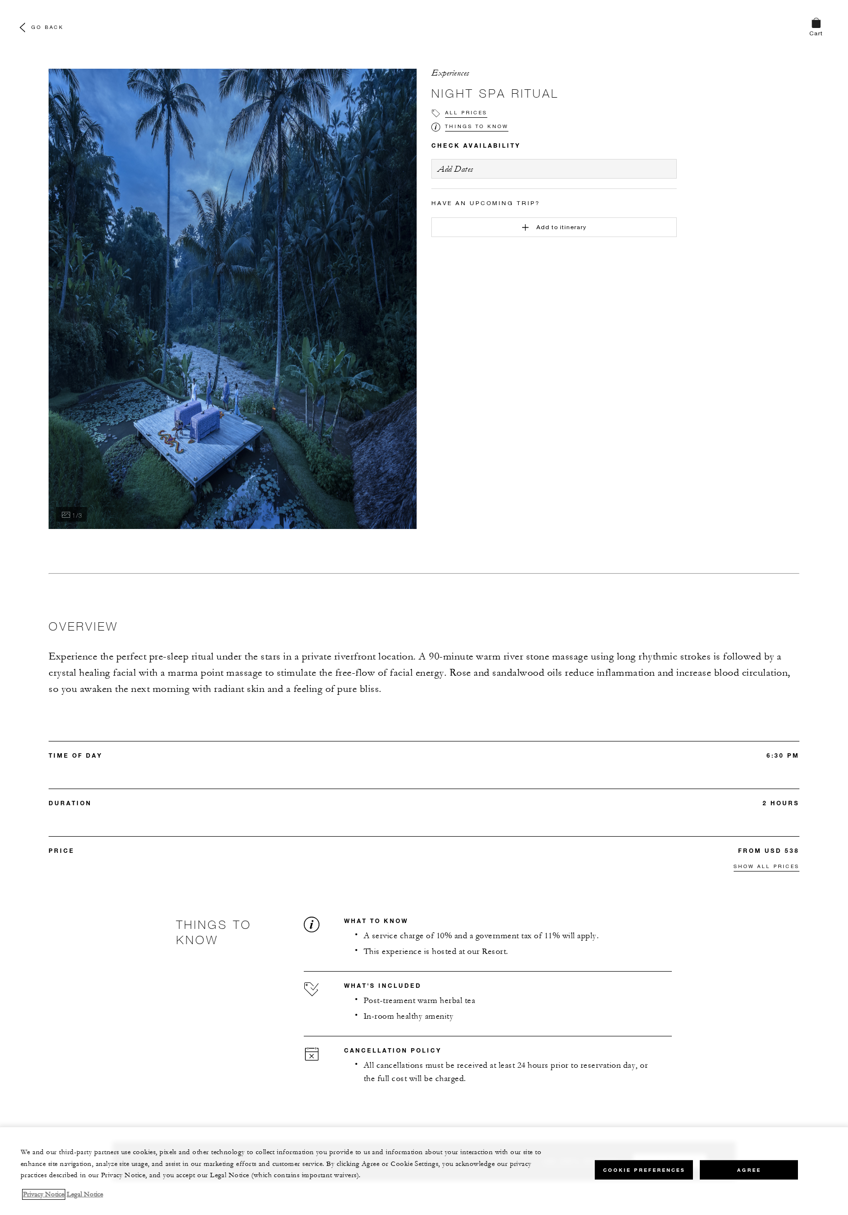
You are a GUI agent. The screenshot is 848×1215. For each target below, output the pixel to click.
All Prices (466, 112)
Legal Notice (85, 1194)
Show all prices (766, 866)
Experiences (450, 73)
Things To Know (476, 126)
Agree (749, 1169)
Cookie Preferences (644, 1169)
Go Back (47, 27)
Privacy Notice (43, 1194)
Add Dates (455, 169)
